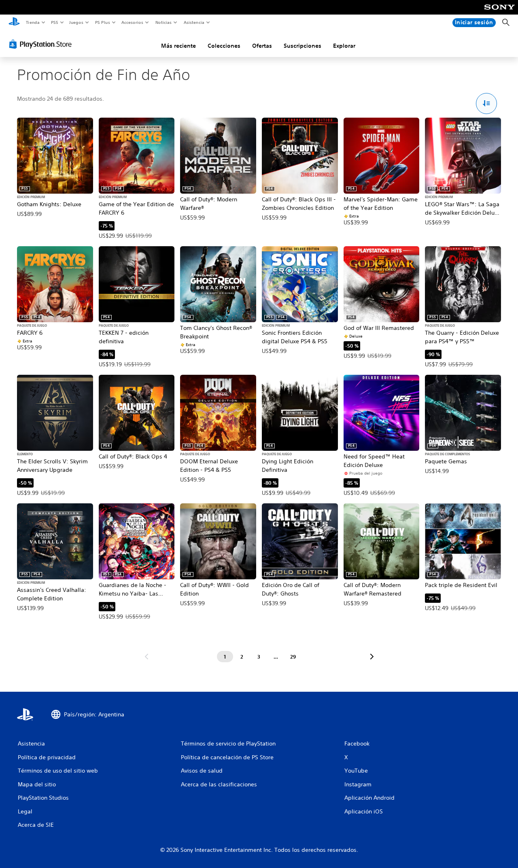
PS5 (55, 22)
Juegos (76, 22)
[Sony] (499, 12)
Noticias (163, 22)
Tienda (32, 22)
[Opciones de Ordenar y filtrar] (486, 103)
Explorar (344, 45)
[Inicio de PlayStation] (14, 23)
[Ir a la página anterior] (146, 656)
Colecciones (224, 45)
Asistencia (193, 22)
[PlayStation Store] (42, 44)
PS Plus (102, 22)
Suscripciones (302, 45)
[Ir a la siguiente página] (372, 656)
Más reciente (178, 45)
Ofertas (262, 45)
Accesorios (132, 22)
